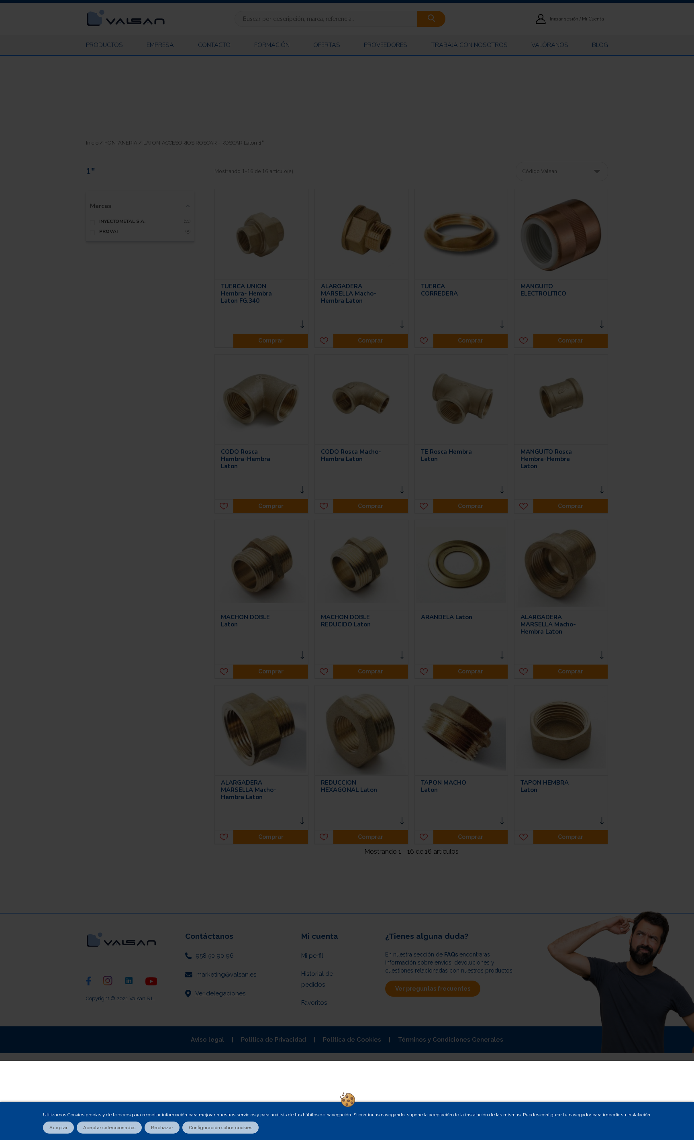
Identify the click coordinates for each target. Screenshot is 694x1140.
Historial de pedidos (317, 979)
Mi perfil (312, 955)
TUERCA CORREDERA (439, 290)
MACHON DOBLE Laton (245, 621)
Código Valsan (539, 171)
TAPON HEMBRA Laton (544, 786)
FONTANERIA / (123, 143)
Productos (104, 45)
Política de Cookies (352, 1039)
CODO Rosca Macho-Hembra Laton (351, 455)
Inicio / (94, 143)
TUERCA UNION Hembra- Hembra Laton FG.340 (246, 293)
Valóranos (549, 45)
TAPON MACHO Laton (443, 786)
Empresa (160, 45)
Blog (600, 45)
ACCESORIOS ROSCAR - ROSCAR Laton (209, 143)
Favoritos (314, 1002)
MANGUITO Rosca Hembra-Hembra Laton (546, 459)
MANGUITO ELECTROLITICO (543, 290)
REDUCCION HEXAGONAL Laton (349, 786)
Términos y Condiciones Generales (450, 1039)
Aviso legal (207, 1039)
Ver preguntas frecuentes (432, 988)
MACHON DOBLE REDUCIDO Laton (346, 621)
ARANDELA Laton (446, 617)
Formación (272, 45)
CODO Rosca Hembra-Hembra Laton (245, 459)
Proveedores (385, 45)
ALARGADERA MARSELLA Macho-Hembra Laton (348, 293)
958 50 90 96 (215, 955)
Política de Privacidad (273, 1039)
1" (261, 143)
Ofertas (326, 45)
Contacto (214, 45)
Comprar (271, 340)
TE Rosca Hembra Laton (446, 455)
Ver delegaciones (220, 993)
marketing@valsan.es (226, 974)
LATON (151, 143)
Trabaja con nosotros (469, 45)
